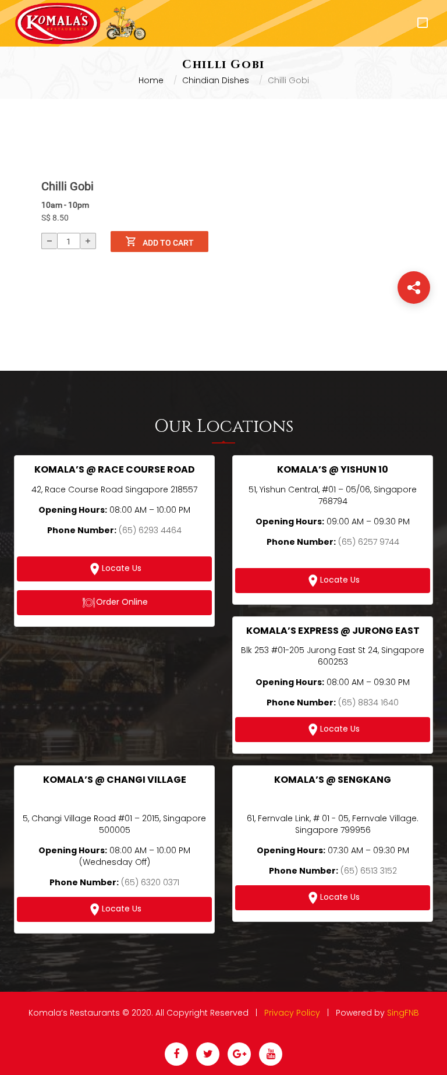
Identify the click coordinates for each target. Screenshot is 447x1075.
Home (151, 80)
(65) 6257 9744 (368, 542)
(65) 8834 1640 (368, 702)
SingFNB (403, 1013)
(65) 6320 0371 (150, 882)
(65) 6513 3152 (368, 871)
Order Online (122, 602)
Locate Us (121, 568)
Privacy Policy (292, 1013)
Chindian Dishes (215, 80)
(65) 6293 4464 (150, 530)
